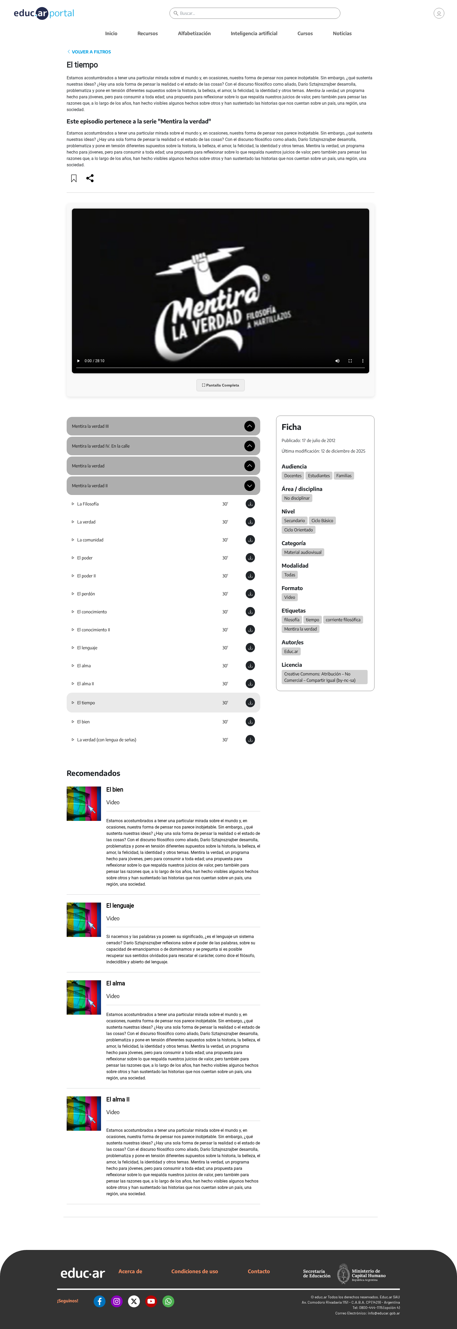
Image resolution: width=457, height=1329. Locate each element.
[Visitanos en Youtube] (151, 1300)
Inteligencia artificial (254, 33)
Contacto (259, 1271)
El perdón (86, 593)
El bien (83, 721)
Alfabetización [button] (194, 33)
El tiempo (86, 702)
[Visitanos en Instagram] (117, 1300)
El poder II (86, 575)
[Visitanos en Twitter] (134, 1300)
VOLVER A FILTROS (91, 51)
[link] (439, 13)
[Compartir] (90, 178)
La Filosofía (88, 504)
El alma (84, 665)
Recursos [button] (148, 33)
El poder (85, 557)
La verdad (86, 522)
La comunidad (90, 539)
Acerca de (130, 1271)
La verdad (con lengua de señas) (106, 739)
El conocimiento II (93, 629)
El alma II (85, 683)
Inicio (111, 33)
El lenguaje (87, 647)
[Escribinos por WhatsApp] (168, 1300)
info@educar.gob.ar (384, 1313)
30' (225, 504)
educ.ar (321, 1297)
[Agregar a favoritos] (74, 178)
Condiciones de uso (194, 1271)
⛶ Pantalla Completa (220, 385)
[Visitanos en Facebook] (100, 1300)
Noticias (342, 33)
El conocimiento (92, 611)
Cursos (305, 33)
